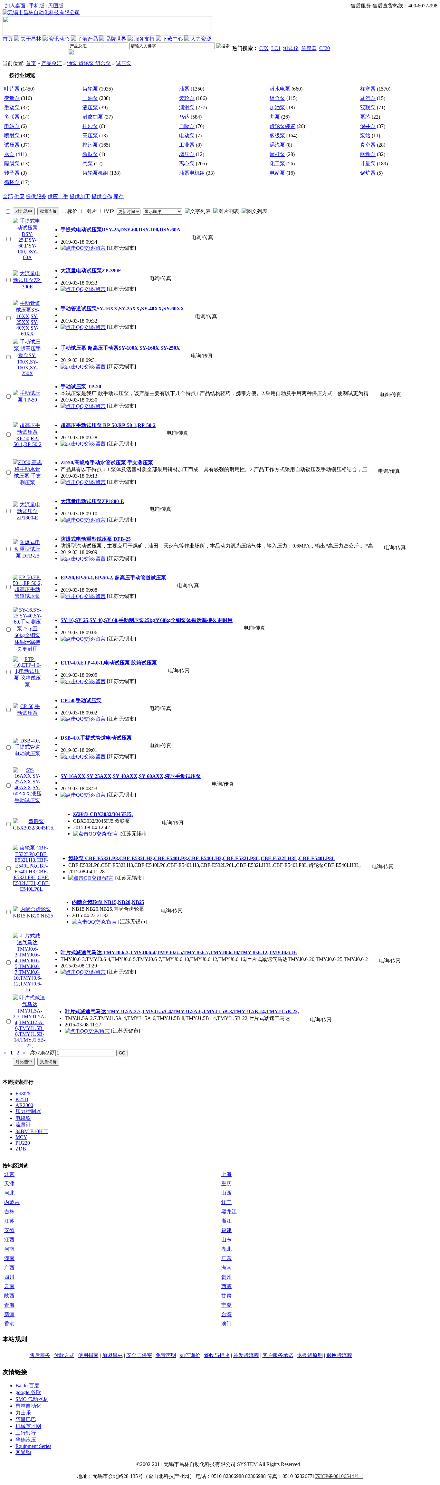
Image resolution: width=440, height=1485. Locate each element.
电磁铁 (23, 1118)
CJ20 (324, 48)
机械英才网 (28, 1426)
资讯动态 (59, 39)
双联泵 (368, 107)
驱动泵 (368, 154)
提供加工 (80, 196)
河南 (9, 1249)
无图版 (55, 5)
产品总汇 (51, 63)
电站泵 (12, 126)
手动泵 (12, 107)
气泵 (87, 163)
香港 (9, 1323)
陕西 (9, 1295)
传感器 (309, 48)
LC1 (276, 48)
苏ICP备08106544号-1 (339, 1476)
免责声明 (166, 1355)
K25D (21, 1099)
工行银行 (25, 1433)
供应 (19, 196)
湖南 (9, 1258)
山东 (226, 1239)
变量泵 (12, 98)
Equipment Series (33, 1446)
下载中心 (172, 39)
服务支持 (144, 39)
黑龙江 (229, 1211)
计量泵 (368, 163)
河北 (9, 1193)
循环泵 (12, 182)
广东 (226, 1258)
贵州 (226, 1277)
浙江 (226, 1221)
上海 (226, 1174)
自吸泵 (187, 126)
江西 (9, 1239)
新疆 (9, 1314)
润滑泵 (187, 107)
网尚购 (23, 1452)
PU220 (22, 1143)
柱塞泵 (368, 89)
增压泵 (187, 154)
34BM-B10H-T (31, 1131)
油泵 (184, 89)
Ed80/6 (22, 1093)
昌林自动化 (28, 1406)
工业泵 (187, 145)
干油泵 (90, 98)
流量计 (23, 1125)
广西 (9, 1267)
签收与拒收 (217, 1355)
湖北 (226, 1249)
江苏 (9, 1221)
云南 (9, 1286)
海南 (226, 1267)
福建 (226, 1230)
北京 (9, 1174)
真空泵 (368, 145)
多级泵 (277, 135)
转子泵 (12, 173)
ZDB (20, 1148)
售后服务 (40, 1355)
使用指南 (88, 1355)
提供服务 (36, 196)
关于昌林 (31, 39)
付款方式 (64, 1355)
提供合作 (101, 196)
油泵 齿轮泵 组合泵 (89, 63)
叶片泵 (12, 89)
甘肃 (226, 1295)
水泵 (9, 154)
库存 (118, 196)
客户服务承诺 (278, 1355)
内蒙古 (12, 1202)
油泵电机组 (192, 173)
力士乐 (23, 1412)
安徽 (9, 1230)
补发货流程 (246, 1355)
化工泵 (277, 163)
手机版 (36, 5)
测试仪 (291, 48)
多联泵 (12, 117)
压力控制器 (28, 1111)
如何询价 (190, 1355)
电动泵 (187, 135)
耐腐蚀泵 (92, 117)
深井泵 (368, 126)
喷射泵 (12, 135)
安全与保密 (139, 1355)
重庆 (226, 1183)
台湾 (226, 1314)
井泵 (275, 117)
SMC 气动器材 (31, 1399)
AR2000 (24, 1105)
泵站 (365, 135)
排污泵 (90, 145)
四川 (9, 1277)
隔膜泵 (12, 163)
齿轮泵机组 (95, 173)
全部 (8, 196)
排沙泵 (90, 126)
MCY (21, 1137)
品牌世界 (116, 39)
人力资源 (201, 39)
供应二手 (58, 196)
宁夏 (226, 1305)
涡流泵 (277, 145)
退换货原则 (310, 1355)
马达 (184, 117)
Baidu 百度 (27, 1385)
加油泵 (277, 107)
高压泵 (90, 135)
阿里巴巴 (25, 1419)
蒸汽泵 (368, 98)
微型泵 (90, 154)
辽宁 (226, 1202)
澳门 (226, 1323)
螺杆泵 (277, 154)
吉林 (9, 1211)
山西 (226, 1193)
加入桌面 (15, 5)
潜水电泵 (280, 89)
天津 (9, 1183)
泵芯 (365, 117)
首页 (8, 39)
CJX (264, 48)
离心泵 (187, 163)
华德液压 (25, 1439)
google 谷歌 (28, 1392)
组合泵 (277, 98)
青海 (9, 1305)
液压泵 (90, 107)
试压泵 (123, 63)
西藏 (226, 1286)
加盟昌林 (112, 1355)
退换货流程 (339, 1355)
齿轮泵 (90, 89)
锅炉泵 (368, 173)
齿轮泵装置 (282, 126)
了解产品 (87, 39)
